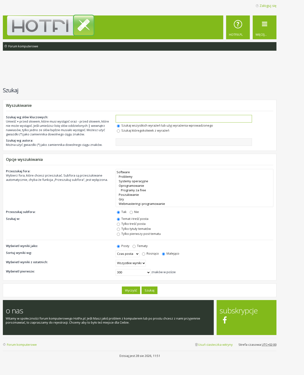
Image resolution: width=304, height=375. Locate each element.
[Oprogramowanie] (194, 185)
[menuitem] (238, 27)
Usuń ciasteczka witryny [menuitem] (215, 344)
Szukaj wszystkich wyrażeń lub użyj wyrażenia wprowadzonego (167, 125)
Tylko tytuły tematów (136, 229)
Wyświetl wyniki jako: (22, 246)
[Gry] (194, 199)
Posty (125, 246)
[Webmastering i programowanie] (194, 204)
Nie (136, 212)
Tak (124, 212)
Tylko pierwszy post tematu (141, 234)
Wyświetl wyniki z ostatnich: (27, 262)
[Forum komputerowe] (140, 25)
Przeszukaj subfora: (20, 212)
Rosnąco (152, 253)
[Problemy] (194, 176)
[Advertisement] (139, 71)
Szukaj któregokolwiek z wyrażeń (145, 130)
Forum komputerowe (22, 344)
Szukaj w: (13, 219)
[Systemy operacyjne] (194, 181)
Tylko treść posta (133, 224)
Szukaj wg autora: (19, 140)
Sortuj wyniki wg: (19, 253)
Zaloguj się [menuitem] (268, 5)
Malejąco (172, 253)
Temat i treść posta (134, 219)
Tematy (142, 246)
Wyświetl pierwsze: (20, 271)
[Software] (194, 172)
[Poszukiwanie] (194, 194)
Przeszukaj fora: (18, 171)
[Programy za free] (194, 190)
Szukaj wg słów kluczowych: (27, 117)
